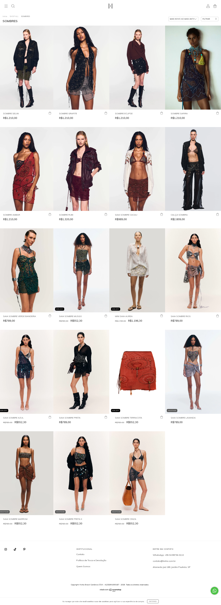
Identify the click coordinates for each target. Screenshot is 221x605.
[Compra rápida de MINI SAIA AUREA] (161, 315)
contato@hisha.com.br (164, 561)
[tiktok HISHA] (15, 549)
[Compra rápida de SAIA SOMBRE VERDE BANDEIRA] (49, 315)
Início (5, 16)
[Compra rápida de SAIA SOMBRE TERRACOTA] (161, 417)
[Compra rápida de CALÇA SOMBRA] (217, 214)
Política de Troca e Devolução (91, 560)
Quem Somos (83, 566)
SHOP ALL (14, 16)
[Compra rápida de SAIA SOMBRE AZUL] (49, 417)
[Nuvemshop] (110, 591)
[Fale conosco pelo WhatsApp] (214, 591)
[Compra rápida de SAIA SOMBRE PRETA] (105, 417)
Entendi (153, 601)
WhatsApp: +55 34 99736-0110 (168, 555)
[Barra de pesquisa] (13, 6)
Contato (80, 554)
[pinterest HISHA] (24, 549)
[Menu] (6, 6)
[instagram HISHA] (6, 549)
